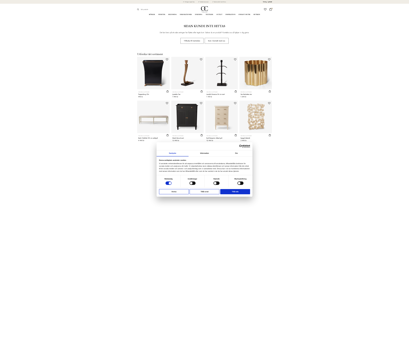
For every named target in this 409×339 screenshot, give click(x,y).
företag (265, 2)
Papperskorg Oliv (143, 94)
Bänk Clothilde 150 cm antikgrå (148, 138)
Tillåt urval (204, 192)
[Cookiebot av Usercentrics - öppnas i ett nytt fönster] (240, 146)
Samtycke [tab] (172, 153)
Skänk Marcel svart (178, 138)
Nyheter (161, 14)
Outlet (219, 14)
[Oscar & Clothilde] (204, 9)
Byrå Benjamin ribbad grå (214, 138)
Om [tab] (236, 153)
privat (270, 2)
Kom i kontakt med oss (216, 41)
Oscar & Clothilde (143, 92)
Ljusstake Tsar (176, 94)
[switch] (192, 183)
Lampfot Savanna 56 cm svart (215, 94)
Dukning (198, 14)
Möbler (152, 14)
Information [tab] (204, 153)
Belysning (172, 14)
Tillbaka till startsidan (192, 41)
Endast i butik (244, 14)
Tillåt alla (235, 192)
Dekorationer (186, 14)
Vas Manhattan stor (246, 94)
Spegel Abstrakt (245, 138)
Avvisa (173, 192)
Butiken (257, 14)
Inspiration (230, 14)
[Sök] (138, 9)
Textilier (209, 14)
